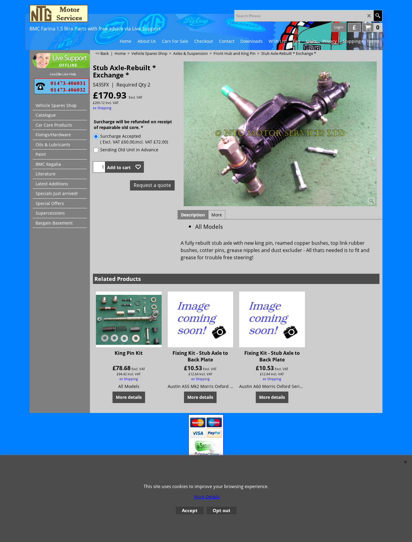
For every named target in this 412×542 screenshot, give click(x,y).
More (216, 215)
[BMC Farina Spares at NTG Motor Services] (82, 13)
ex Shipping (102, 108)
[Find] (377, 15)
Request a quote (152, 185)
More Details (207, 496)
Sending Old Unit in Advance (129, 150)
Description (193, 215)
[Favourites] (138, 167)
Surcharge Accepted (134, 139)
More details (129, 397)
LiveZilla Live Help (63, 74)
